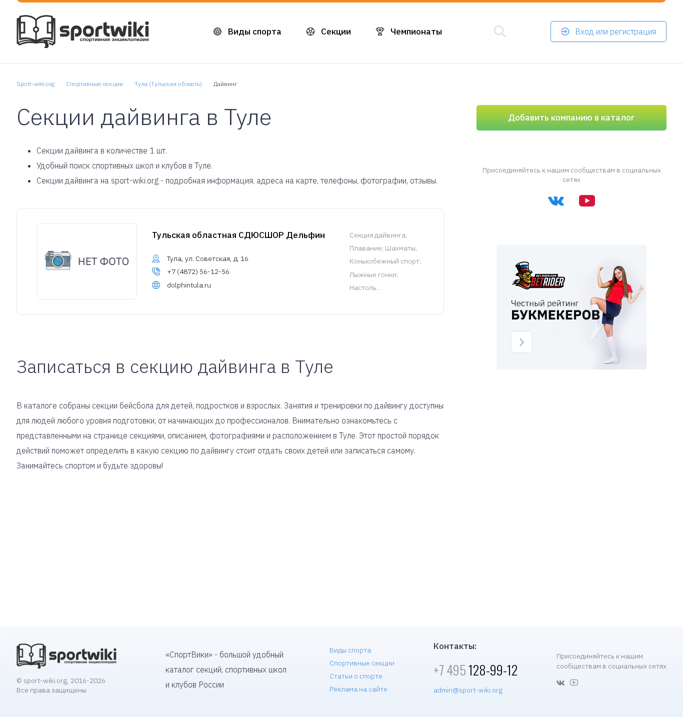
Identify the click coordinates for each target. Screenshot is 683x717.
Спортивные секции (362, 663)
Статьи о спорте (356, 676)
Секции (336, 31)
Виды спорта (255, 31)
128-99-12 (476, 670)
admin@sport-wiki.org (468, 690)
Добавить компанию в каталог (571, 117)
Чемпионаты (416, 31)
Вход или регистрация (615, 31)
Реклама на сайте (359, 689)
